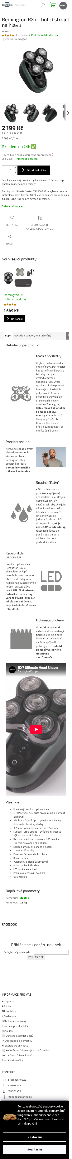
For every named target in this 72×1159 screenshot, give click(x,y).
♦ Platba (6, 1006)
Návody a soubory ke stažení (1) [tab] (32, 336)
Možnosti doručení (27, 159)
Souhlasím (34, 1149)
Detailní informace (12, 206)
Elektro (24, 898)
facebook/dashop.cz (20, 1097)
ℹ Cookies (7, 1031)
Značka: (16, 39)
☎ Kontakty (9, 1011)
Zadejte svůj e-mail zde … (18, 952)
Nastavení (34, 1137)
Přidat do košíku (36, 170)
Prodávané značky (12, 1060)
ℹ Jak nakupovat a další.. (15, 1026)
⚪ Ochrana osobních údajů (17, 1036)
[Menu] (63, 5)
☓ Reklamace (9, 1016)
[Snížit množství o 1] (15, 172)
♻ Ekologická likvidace (15, 1046)
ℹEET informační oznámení (16, 1056)
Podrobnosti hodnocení (44, 35)
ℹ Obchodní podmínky (14, 1021)
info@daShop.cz (17, 1080)
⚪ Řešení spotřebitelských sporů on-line (26, 1051)
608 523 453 (14, 1091)
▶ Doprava (8, 1002)
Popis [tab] (8, 336)
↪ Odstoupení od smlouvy (17, 1041)
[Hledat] (42, 5)
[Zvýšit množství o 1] (15, 168)
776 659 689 (14, 1086)
